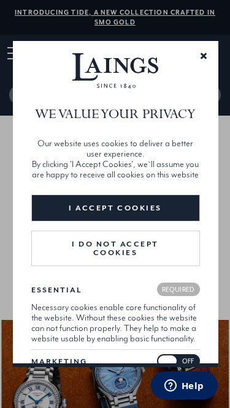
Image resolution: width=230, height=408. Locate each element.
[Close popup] (203, 55)
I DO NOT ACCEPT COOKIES (115, 248)
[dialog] (115, 204)
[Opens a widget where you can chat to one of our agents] (184, 386)
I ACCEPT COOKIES (115, 208)
